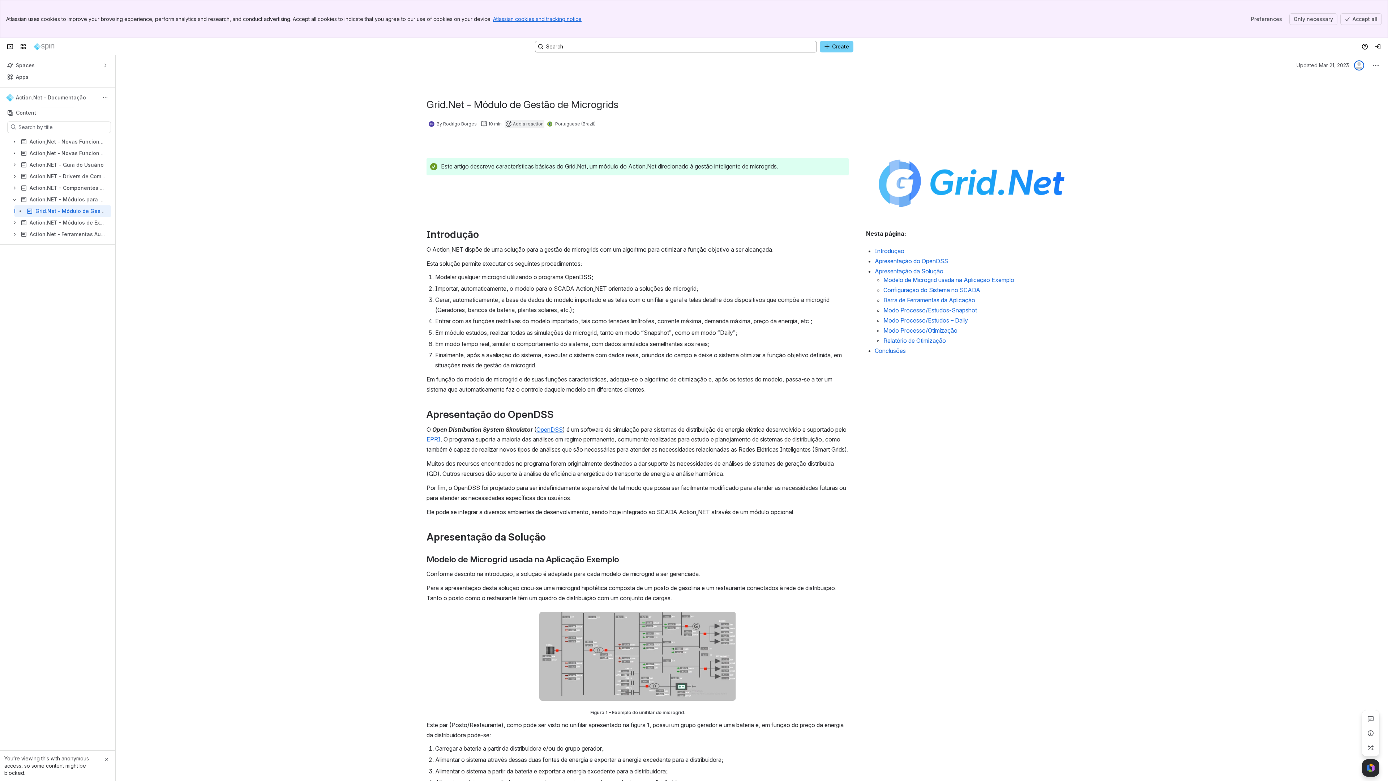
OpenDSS (549, 429)
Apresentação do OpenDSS (911, 261)
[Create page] (1370, 748)
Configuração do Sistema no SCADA (931, 290)
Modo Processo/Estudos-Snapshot (930, 310)
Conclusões (890, 350)
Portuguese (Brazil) (575, 124)
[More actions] (105, 97)
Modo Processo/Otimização (920, 330)
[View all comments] (1370, 719)
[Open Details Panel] (1370, 733)
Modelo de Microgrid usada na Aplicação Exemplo (948, 279)
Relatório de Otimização (914, 340)
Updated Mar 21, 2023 (1323, 65)
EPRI (434, 439)
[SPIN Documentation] (44, 46)
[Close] (106, 759)
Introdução (889, 251)
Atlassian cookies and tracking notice (537, 19)
